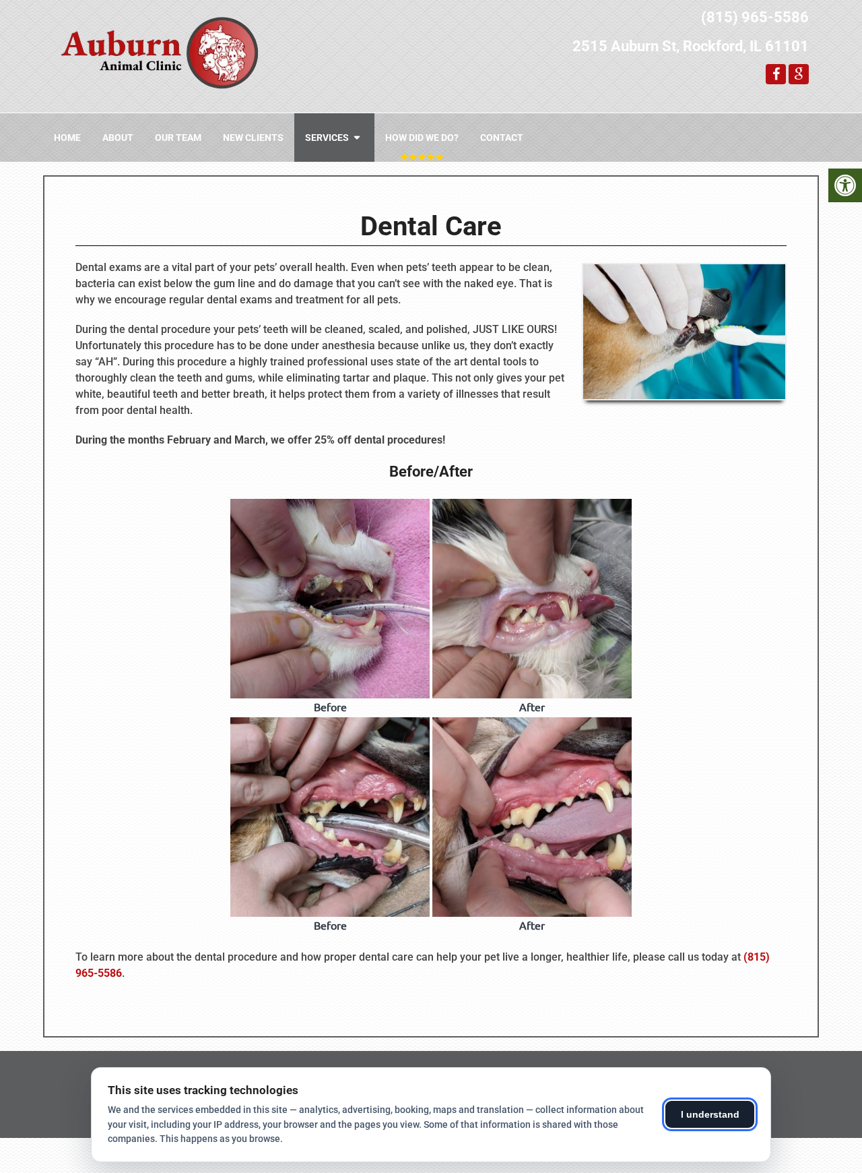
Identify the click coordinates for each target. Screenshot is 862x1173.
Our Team (178, 137)
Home (67, 137)
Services (327, 137)
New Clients (253, 137)
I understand (710, 1114)
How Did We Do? (422, 137)
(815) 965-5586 (755, 17)
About (117, 137)
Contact (501, 137)
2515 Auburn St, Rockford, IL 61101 (690, 46)
